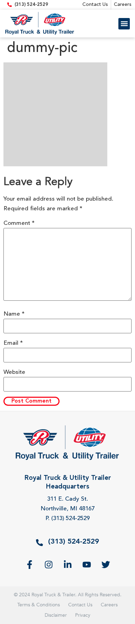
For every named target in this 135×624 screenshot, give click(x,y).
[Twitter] (105, 564)
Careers (109, 604)
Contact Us (80, 604)
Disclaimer (56, 615)
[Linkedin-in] (67, 564)
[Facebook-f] (29, 564)
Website (14, 372)
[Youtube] (86, 564)
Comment (19, 223)
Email (13, 343)
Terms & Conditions (38, 604)
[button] (124, 23)
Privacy (82, 615)
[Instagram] (48, 564)
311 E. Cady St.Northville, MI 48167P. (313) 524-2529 (67, 508)
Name (14, 314)
